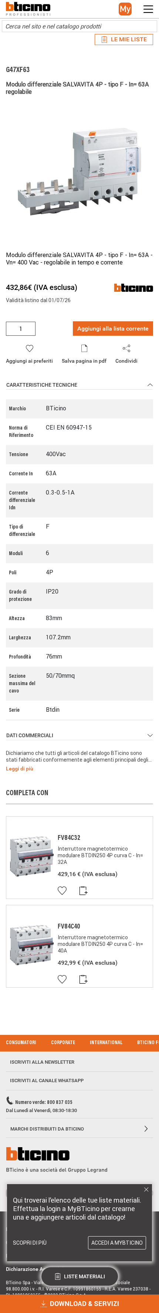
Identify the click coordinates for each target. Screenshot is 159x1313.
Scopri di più (30, 1243)
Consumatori (21, 1043)
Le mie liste (129, 39)
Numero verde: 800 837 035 (43, 1102)
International (106, 1043)
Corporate (63, 1043)
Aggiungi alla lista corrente (113, 328)
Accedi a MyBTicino (117, 1243)
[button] (125, 9)
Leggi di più (19, 768)
